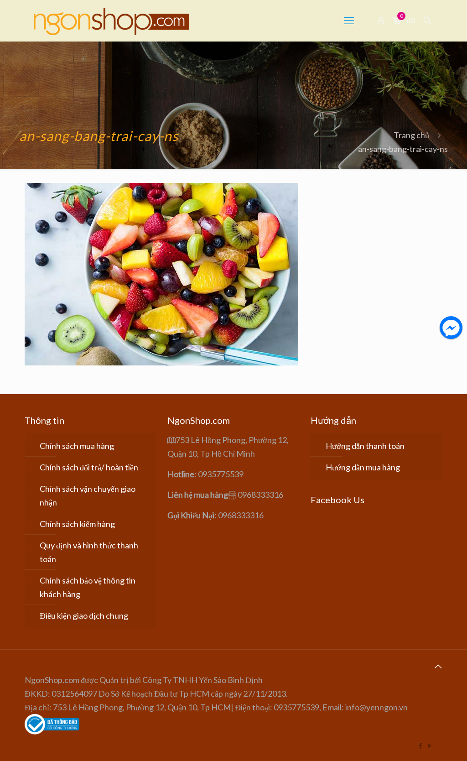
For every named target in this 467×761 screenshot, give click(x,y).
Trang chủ (411, 135)
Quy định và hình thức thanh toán (89, 552)
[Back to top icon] (438, 666)
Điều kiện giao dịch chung (84, 615)
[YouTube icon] (429, 745)
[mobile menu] (349, 20)
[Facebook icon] (420, 745)
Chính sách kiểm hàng (77, 524)
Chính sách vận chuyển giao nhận (87, 495)
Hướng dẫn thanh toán (365, 446)
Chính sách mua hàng (77, 446)
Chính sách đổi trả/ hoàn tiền (89, 467)
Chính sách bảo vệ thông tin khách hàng (87, 587)
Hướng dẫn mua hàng (363, 467)
